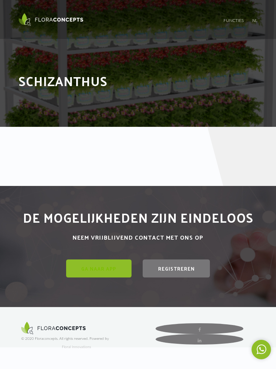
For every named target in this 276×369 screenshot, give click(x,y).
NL (254, 20)
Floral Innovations (76, 347)
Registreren (176, 268)
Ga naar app (98, 268)
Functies (234, 20)
